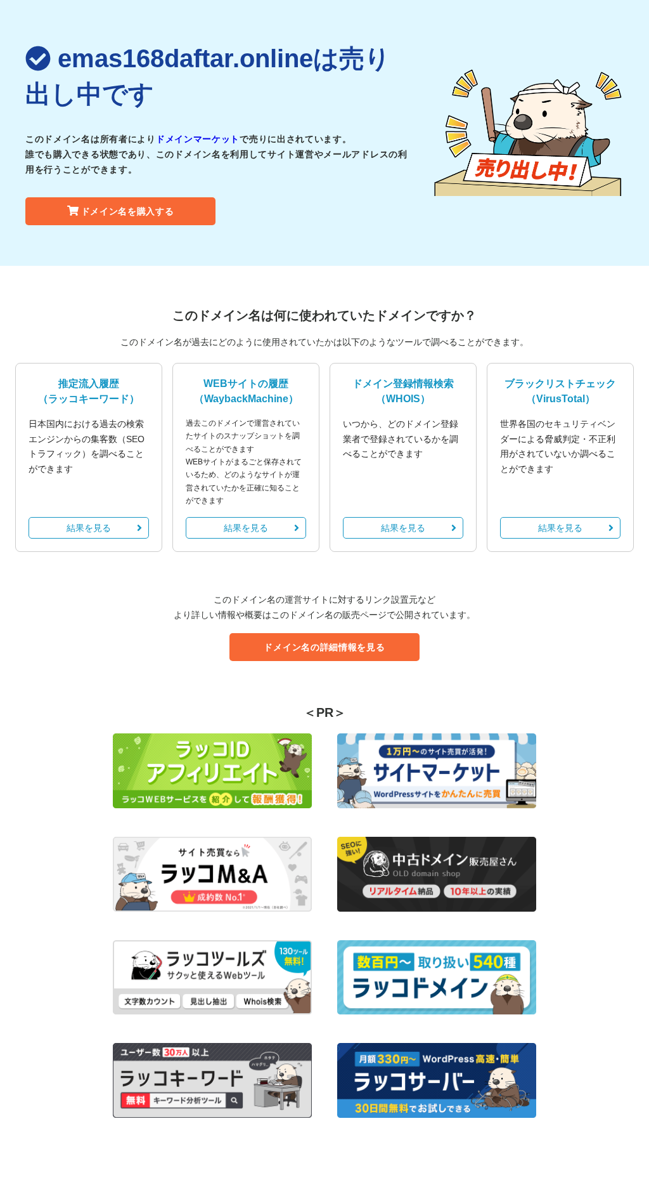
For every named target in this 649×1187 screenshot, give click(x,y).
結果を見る (89, 528)
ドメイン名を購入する (127, 211)
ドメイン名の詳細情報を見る (324, 647)
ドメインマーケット (198, 139)
